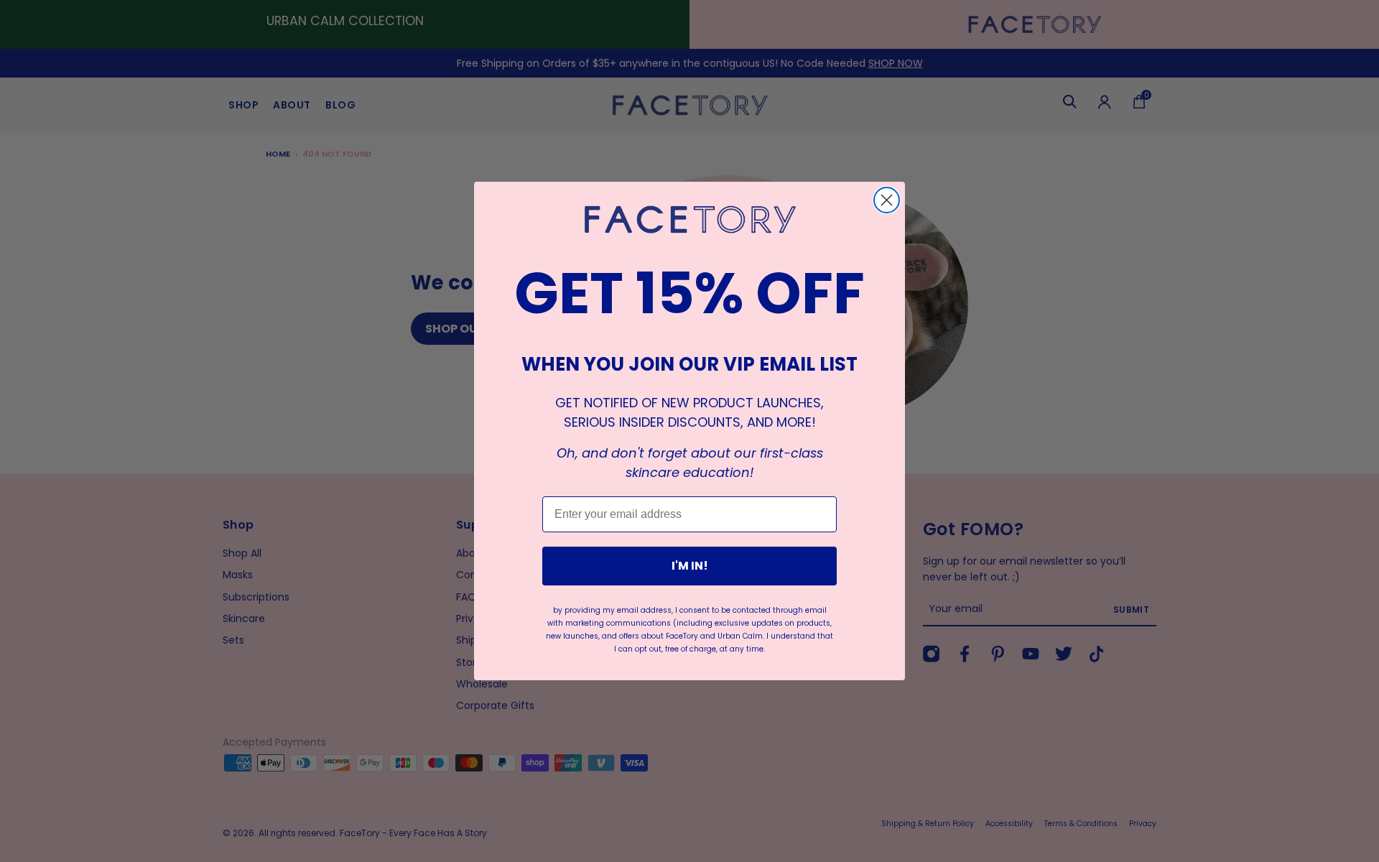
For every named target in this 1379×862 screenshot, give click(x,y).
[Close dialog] (886, 200)
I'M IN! (690, 565)
